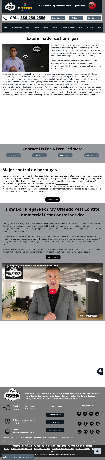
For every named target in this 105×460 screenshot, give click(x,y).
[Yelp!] (92, 432)
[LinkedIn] (98, 424)
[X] (97, 414)
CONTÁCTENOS (83, 448)
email (72, 437)
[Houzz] (98, 432)
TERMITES (61, 446)
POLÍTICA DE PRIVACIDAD (63, 448)
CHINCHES (50, 446)
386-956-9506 (32, 17)
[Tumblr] (86, 424)
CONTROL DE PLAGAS (22, 446)
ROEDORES (39, 446)
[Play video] (25, 57)
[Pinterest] (92, 424)
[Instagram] (85, 414)
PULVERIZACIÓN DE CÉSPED (80, 446)
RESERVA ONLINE (42, 448)
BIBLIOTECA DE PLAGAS (21, 448)
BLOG (6, 448)
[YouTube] (91, 414)
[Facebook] (79, 414)
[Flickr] (86, 432)
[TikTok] (80, 432)
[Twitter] (80, 424)
